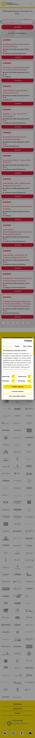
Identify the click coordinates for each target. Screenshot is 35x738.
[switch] (30, 376)
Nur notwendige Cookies (17, 396)
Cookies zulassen (17, 386)
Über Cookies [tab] (27, 346)
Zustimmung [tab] (7, 346)
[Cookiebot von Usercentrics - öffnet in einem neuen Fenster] (24, 341)
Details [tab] (17, 346)
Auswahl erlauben (17, 391)
